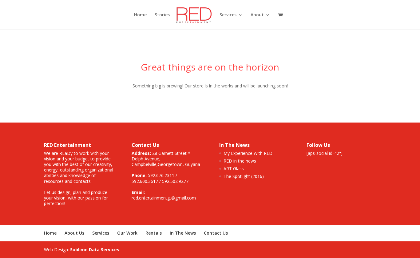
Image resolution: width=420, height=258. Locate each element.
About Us (74, 233)
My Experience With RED (248, 153)
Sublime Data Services (94, 249)
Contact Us (216, 233)
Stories (162, 15)
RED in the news (240, 161)
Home (140, 15)
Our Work (127, 233)
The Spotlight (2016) (244, 176)
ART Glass (234, 168)
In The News (183, 233)
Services (100, 233)
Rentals (153, 233)
